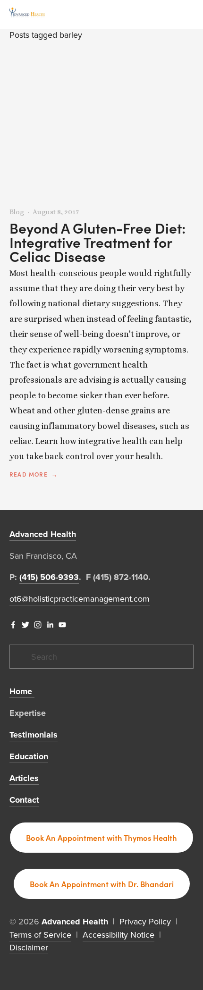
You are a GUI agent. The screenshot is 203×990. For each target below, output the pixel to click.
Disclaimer (28, 947)
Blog (16, 212)
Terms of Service (40, 934)
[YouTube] (62, 625)
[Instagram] (38, 625)
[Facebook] (13, 625)
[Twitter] (25, 625)
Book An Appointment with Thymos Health (101, 837)
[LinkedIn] (50, 625)
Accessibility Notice (118, 934)
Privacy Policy (145, 921)
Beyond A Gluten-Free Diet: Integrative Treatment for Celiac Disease (97, 242)
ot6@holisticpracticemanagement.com (79, 598)
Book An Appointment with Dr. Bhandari (102, 884)
